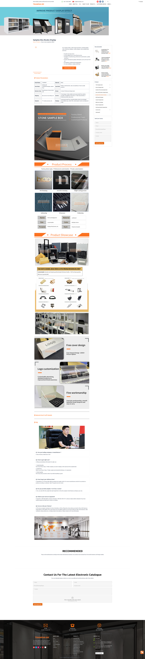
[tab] (37, 73)
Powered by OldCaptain (77, 657)
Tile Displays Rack (76, 638)
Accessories (75, 653)
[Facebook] (100, 1)
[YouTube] (98, 1)
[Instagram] (103, 1)
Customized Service (101, 4)
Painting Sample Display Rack (78, 651)
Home (70, 4)
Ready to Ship (86, 4)
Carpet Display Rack (76, 647)
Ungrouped (75, 654)
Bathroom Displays (76, 648)
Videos (54, 645)
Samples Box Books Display (44, 40)
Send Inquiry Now (99, 143)
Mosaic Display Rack (76, 650)
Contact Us (55, 647)
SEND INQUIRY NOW (69, 67)
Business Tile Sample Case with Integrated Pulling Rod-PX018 (106, 67)
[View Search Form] (108, 2)
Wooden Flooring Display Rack (78, 641)
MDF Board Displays (76, 645)
